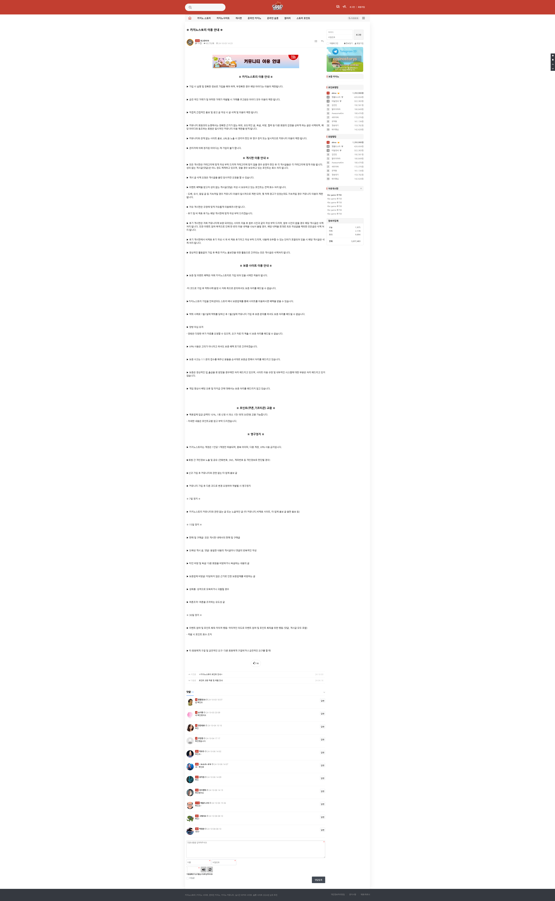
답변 (322, 701)
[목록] (316, 41)
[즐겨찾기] (553, 55)
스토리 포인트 (303, 18)
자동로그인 (334, 43)
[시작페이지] (553, 60)
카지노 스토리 (204, 18)
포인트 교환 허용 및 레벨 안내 (211, 680)
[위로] (553, 64)
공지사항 (352, 894)
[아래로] (553, 68)
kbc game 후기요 (334, 195)
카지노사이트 (223, 18)
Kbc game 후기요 (334, 199)
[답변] (322, 41)
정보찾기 (349, 43)
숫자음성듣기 (204, 869)
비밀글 (192, 878)
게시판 (238, 18)
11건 (199, 43)
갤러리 (287, 18)
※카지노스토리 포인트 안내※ (211, 674)
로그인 (352, 7)
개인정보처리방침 (338, 894)
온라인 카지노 (254, 18)
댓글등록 (318, 880)
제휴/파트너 (365, 894)
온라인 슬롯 (273, 18)
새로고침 (210, 869)
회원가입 (361, 7)
